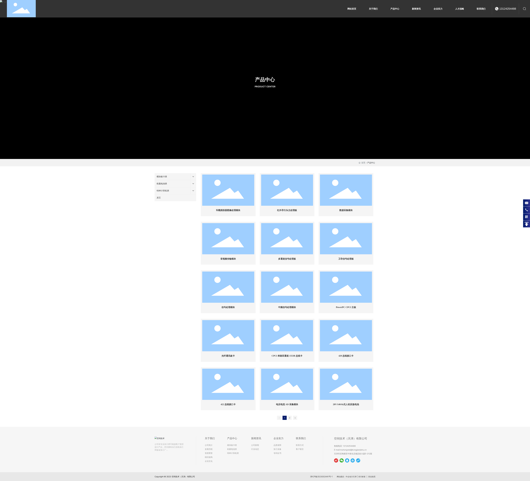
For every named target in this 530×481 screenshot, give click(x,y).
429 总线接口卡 (346, 356)
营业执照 (371, 476)
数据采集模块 (346, 210)
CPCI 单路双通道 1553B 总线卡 (287, 356)
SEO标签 (361, 476)
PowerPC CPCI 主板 (346, 307)
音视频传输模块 (228, 259)
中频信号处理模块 (287, 307)
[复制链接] (358, 460)
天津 (355, 476)
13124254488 (507, 8)
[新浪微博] (336, 460)
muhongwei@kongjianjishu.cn (353, 450)
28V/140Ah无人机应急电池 (346, 404)
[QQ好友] (347, 460)
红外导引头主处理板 (287, 210)
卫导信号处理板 (346, 259)
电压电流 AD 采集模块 (287, 404)
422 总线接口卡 (228, 404)
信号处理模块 (228, 307)
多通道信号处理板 (287, 259)
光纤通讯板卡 (228, 356)
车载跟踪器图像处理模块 (228, 210)
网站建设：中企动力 (345, 476)
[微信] (342, 460)
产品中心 (265, 79)
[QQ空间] (353, 460)
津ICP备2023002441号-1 (321, 476)
